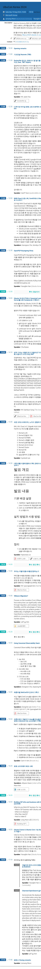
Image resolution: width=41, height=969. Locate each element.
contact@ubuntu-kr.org (22, 41)
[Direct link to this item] (28, 48)
